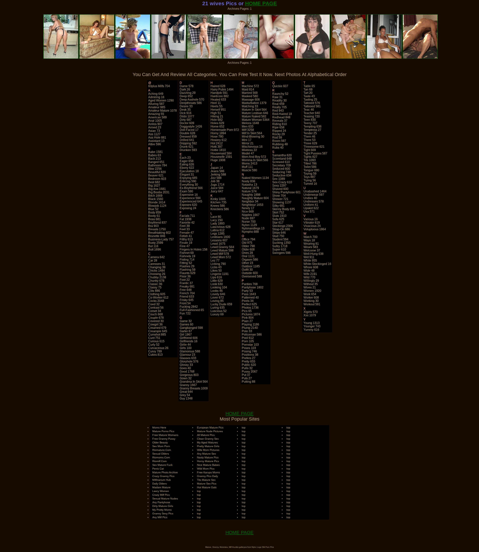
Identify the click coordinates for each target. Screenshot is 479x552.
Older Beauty (160, 442)
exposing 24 (188, 208)
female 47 (187, 232)
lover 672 (217, 297)
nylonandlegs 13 (253, 228)
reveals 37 (279, 120)
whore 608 (310, 267)
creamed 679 (157, 327)
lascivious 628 (220, 226)
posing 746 (249, 351)
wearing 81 (311, 243)
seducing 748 (281, 172)
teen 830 (309, 119)
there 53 (309, 140)
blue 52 (153, 209)
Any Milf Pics (159, 517)
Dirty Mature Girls (162, 506)
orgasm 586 (250, 259)
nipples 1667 (251, 214)
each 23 (185, 157)
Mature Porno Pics (163, 431)
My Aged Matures (207, 442)
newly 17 (248, 208)
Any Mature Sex (206, 453)
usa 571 (309, 211)
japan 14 (216, 167)
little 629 (216, 280)
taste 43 (309, 96)
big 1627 (154, 185)
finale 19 (186, 242)
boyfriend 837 (157, 222)
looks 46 (216, 290)
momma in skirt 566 (255, 160)
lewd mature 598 (222, 250)
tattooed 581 (312, 106)
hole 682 (216, 119)
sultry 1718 (279, 246)
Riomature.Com (161, 449)
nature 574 (249, 191)
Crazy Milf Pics (161, 494)
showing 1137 (281, 202)
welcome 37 (311, 250)
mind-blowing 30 (253, 136)
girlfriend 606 (189, 337)
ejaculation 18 (189, 171)
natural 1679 (250, 188)
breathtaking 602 (159, 232)
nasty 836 (248, 181)
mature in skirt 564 (254, 109)
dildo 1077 (187, 116)
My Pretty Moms (162, 509)
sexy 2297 (279, 185)
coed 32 (154, 304)
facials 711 (187, 215)
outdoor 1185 (251, 266)
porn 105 (248, 341)
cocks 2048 (156, 300)
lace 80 (215, 216)
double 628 (187, 133)
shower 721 (280, 199)
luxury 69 (217, 314)
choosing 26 (156, 274)
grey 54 (185, 395)
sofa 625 (278, 219)
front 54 (185, 303)
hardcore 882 (219, 96)
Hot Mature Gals (206, 487)
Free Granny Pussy (163, 438)
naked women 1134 (255, 177)
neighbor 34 (250, 201)
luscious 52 (218, 311)
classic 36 (155, 284)
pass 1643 (249, 294)
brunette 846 (156, 236)
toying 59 (309, 173)
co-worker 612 (158, 297)
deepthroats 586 (191, 102)
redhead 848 (281, 117)
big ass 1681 (157, 188)
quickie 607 (280, 86)
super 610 (279, 249)
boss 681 (154, 219)
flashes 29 (187, 266)
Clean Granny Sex (208, 438)
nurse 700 (249, 221)
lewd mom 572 (220, 257)
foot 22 (185, 279)
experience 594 (190, 198)
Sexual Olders (160, 453)
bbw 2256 (155, 168)
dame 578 (186, 86)
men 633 (247, 126)
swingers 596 (281, 252)
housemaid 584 (221, 153)
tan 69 (307, 89)
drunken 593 (188, 150)
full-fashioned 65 (192, 310)
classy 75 (154, 287)
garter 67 (186, 331)
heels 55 (216, 106)
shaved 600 (280, 188)
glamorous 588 (190, 351)
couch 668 (155, 314)
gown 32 (186, 378)
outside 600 (250, 273)
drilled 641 (187, 140)
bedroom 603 (157, 178)
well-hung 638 (313, 253)
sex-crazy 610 (282, 182)
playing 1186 (250, 324)
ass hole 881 (157, 137)
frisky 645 (186, 300)
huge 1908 (217, 160)
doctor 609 (187, 123)
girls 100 (186, 348)
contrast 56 (156, 307)
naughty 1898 (251, 194)
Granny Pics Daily (207, 476)
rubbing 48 (280, 144)
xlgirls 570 (310, 311)
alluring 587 (156, 103)
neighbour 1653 (252, 204)
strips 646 (279, 232)
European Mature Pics (210, 427)
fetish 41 (186, 236)
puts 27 (247, 378)
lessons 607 (219, 240)
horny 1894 (218, 133)
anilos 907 (155, 124)
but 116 (153, 246)
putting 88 (248, 381)
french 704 (187, 293)
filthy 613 (186, 239)
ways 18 (309, 240)
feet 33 (185, 229)
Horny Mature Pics (208, 461)
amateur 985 (156, 107)
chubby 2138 (157, 277)
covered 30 (156, 321)
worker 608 (311, 297)
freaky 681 (187, 286)
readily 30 (279, 100)
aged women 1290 (161, 100)
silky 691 (278, 205)
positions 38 (250, 354)
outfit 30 (247, 269)
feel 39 (185, 225)
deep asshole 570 (192, 99)
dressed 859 (188, 136)
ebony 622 (187, 167)
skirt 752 (278, 212)
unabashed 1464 (315, 191)
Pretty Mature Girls (208, 446)
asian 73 (154, 130)
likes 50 (216, 270)
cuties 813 (155, 354)
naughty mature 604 (255, 198)
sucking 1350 (281, 242)
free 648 (186, 289)
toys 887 (309, 177)
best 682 (154, 182)
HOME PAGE (261, 3)
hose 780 (216, 136)
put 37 (246, 374)
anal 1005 (155, 120)
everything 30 (189, 184)
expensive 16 (189, 194)
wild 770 (309, 277)
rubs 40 (277, 147)
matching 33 (250, 106)
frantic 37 (186, 283)
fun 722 (185, 313)
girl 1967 (186, 334)
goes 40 (185, 368)
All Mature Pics (206, 434)
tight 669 (309, 150)
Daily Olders (159, 483)
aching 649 (155, 93)
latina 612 (217, 230)
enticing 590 (188, 181)
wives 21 (309, 287)
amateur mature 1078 (162, 110)
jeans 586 (217, 171)
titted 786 (310, 163)
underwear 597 (313, 194)
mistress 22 (249, 150)
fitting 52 (186, 263)
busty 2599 (155, 242)
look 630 (216, 284)
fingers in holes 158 (193, 249)
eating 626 (187, 164)
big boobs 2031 (159, 192)
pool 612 (248, 337)
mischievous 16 (252, 146)
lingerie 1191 (219, 274)
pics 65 (247, 311)
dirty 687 (186, 119)
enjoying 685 (188, 177)
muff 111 (247, 166)
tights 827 (310, 156)
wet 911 (308, 257)
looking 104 (218, 287)
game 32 (186, 321)
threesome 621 (313, 146)
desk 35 (185, 109)
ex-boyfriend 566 (191, 188)
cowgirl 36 (155, 324)
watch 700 (310, 237)
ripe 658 (278, 127)
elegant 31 (187, 174)
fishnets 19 (187, 256)
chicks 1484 (156, 270)
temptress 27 (312, 129)
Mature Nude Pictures (210, 431)
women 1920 (312, 290)
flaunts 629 (187, 273)
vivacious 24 (312, 225)
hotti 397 (216, 146)
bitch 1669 (155, 195)
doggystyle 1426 (191, 126)
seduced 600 (281, 168)
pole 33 (247, 331)
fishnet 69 (187, 252)
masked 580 (250, 96)
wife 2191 (310, 274)
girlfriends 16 (188, 341)
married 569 (250, 92)
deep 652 (186, 96)
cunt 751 (154, 337)
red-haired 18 (282, 114)
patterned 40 (250, 297)
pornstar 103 (250, 344)
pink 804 (248, 317)
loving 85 (217, 300)
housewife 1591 (221, 156)
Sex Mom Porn (161, 446)
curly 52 (153, 344)
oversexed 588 (252, 276)
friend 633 (187, 296)
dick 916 (185, 113)
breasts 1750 (157, 229)
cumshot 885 (157, 334)
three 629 (310, 143)
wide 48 (309, 270)
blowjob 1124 (157, 205)
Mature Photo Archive (165, 472)
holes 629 (217, 123)
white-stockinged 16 (317, 263)
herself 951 (218, 109)
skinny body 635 (283, 209)
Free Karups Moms (208, 472)
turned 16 (310, 183)
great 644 (186, 391)
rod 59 (277, 137)
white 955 (310, 260)
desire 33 (186, 106)
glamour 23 (187, 354)
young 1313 (311, 323)
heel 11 (215, 102)
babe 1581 (155, 151)
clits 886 (154, 290)
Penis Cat (158, 468)
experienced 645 (191, 201)
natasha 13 (249, 184)
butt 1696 (154, 249)
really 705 (279, 107)
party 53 (247, 290)
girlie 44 (185, 344)
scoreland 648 (282, 158)
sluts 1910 (279, 215)
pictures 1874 (251, 314)
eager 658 (186, 161)
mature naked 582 (254, 116)
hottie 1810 (218, 150)
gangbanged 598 (191, 327)
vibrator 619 (311, 222)
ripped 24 (279, 130)
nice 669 (248, 211)
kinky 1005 (217, 199)
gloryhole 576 (189, 361)
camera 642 (156, 257)
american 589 (157, 117)
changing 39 (156, 267)
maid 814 (248, 89)
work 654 (309, 294)
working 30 (311, 300)
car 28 (152, 260)
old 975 (247, 242)
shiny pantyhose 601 (286, 192)
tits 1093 (309, 160)
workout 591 (311, 304)
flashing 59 (187, 269)
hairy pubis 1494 (222, 89)
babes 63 (154, 155)
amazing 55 (156, 114)
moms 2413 (249, 163)
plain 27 (247, 321)
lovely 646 (217, 294)
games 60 (186, 324)
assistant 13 (156, 140)
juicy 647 (216, 191)
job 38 (214, 181)
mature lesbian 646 (255, 113)
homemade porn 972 (224, 129)
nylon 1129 (249, 225)
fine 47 (185, 246)
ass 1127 (154, 134)
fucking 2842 (189, 306)
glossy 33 (186, 364)
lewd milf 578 (219, 253)
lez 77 (214, 260)
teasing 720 (311, 116)
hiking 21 (216, 116)
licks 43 (216, 267)
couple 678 (156, 317)
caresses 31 (156, 263)
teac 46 (308, 109)
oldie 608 (248, 249)
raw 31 (277, 97)
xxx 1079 (309, 315)
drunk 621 (186, 146)
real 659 (278, 103)
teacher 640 (311, 113)
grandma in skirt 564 (194, 381)
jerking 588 (218, 174)
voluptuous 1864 (314, 229)
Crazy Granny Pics (163, 476)
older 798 (248, 246)
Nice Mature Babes (208, 464)
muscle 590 (249, 170)
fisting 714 (187, 259)
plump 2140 (250, 327)
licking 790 (218, 263)
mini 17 (246, 140)
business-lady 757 (161, 239)
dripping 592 (188, 143)
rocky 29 (278, 134)
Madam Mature (161, 487)
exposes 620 (188, 204)
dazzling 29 (188, 92)
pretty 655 (248, 361)
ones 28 (247, 252)
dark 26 (185, 89)
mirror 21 (248, 143)
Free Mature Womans (165, 434)
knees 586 (217, 205)
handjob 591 (219, 92)
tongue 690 (311, 170)
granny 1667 (188, 385)
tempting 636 (312, 126)
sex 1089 (278, 178)
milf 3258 (248, 129)
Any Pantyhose (161, 502)
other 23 (247, 263)
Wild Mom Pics (205, 468)
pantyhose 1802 (252, 287)
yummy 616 (311, 329)
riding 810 (279, 124)
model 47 (248, 153)
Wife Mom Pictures (208, 449)
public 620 (249, 364)
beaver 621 (156, 175)
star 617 (277, 222)
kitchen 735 (218, 202)
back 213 (154, 158)
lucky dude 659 (221, 304)
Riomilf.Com (159, 461)
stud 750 (278, 236)
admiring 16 (156, 97)
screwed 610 (281, 162)
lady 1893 (217, 223)
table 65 (309, 86)
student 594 (280, 239)
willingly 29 (311, 280)
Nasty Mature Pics (208, 457)
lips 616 (216, 277)
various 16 (310, 219)
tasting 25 (310, 99)
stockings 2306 (282, 225)
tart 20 (307, 92)
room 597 (279, 140)
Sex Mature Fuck (162, 464)
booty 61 (154, 215)
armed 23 (154, 127)
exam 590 (186, 191)
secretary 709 (281, 165)
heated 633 (218, 99)
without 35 (310, 284)
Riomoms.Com (161, 457)
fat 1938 (185, 219)
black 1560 (155, 199)
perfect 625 (249, 304)
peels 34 (248, 300)
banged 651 (156, 162)
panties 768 (250, 284)
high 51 (215, 113)
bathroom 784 (157, 165)
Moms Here (159, 427)
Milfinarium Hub (161, 479)
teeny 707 (310, 123)
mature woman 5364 (255, 119)
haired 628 (217, 86)
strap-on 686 (281, 229)
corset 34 (154, 311)
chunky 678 (156, 280)
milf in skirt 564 (252, 133)
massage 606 (251, 99)
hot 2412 (216, 143)
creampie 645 (157, 331)
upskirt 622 (311, 208)
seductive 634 (281, 175)
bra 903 (153, 225)
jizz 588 (216, 177)
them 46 (309, 136)
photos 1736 (250, 307)
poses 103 (249, 348)
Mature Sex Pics (206, 483)
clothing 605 (156, 294)
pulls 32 (247, 368)
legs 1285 (217, 233)
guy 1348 (186, 398)
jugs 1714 (217, 184)
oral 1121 (248, 256)
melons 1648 (250, 123)
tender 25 (310, 133)
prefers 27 (248, 358)
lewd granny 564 (222, 247)
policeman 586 (252, 334)
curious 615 (156, 341)
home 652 (217, 126)
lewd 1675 (217, 243)
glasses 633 (188, 358)
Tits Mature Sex (206, 479)
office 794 (248, 239)
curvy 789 (155, 351)
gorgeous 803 (189, 374)
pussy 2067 (249, 371)
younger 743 (312, 326)
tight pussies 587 (315, 153)
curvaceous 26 (158, 348)
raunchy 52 (280, 93)
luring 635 (217, 307)
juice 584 (216, 188)
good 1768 (187, 371)
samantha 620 (282, 155)
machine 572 (250, 86)
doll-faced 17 (189, 129)
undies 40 (310, 198)
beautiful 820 (157, 172)
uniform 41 (310, 204)
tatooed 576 (311, 102)
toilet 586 (309, 166)
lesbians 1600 (220, 237)
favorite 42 (187, 222)
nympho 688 (250, 231)
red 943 (278, 110)
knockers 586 (219, 209)
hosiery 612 (218, 140)
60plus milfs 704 (159, 86)
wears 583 (310, 247)
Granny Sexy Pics (162, 513)
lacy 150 (216, 220)
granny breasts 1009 (194, 388)
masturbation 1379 (254, 102)
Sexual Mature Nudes (165, 498)
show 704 (279, 195)
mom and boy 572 (254, 156)
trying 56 (309, 180)
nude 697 (248, 218)
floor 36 (185, 276)
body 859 (154, 212)
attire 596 (154, 144)
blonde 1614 (156, 202)
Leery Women (160, 491)
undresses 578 (313, 201)
